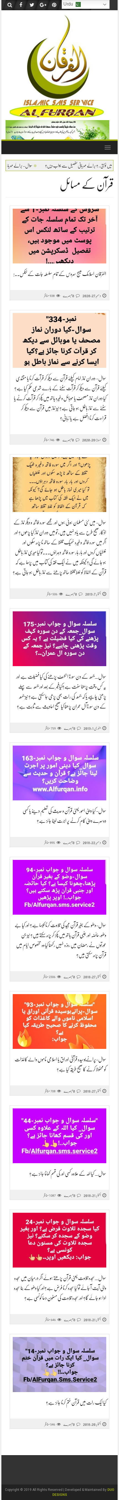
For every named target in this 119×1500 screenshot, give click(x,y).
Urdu (68, 4)
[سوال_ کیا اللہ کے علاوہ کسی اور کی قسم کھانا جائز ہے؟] (59, 1136)
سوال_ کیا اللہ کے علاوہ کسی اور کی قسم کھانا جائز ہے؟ (67, 1173)
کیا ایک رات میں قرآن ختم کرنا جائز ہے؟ (76, 1402)
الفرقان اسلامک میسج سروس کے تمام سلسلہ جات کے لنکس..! (59, 274)
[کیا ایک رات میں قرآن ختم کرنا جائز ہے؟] (59, 1364)
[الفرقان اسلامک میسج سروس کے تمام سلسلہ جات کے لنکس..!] (59, 236)
